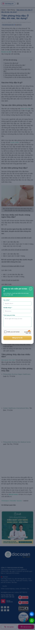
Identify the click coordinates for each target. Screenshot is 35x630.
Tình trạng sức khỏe (9, 315)
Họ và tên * (6, 300)
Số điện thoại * (7, 307)
